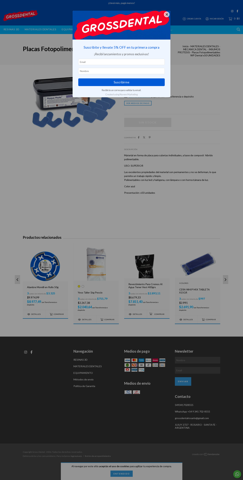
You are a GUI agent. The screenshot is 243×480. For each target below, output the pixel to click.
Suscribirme (121, 82)
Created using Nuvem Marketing (121, 94)
